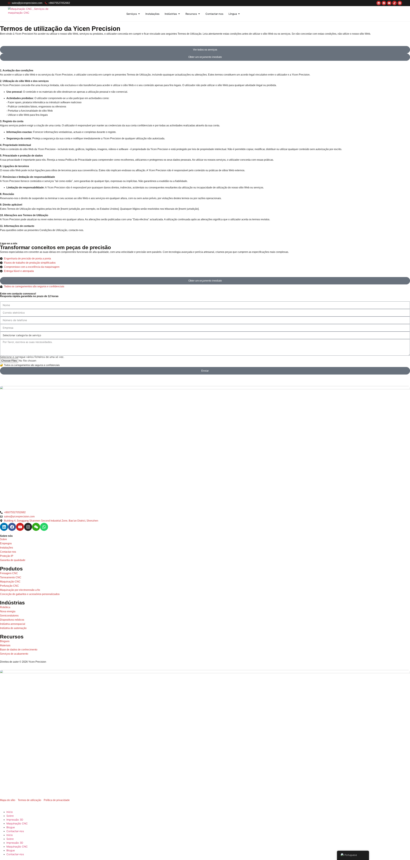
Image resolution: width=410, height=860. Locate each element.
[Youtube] (20, 527)
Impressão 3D (14, 819)
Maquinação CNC (17, 823)
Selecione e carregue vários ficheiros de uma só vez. (32, 357)
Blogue (10, 827)
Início (9, 812)
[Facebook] (12, 527)
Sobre (10, 815)
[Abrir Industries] (179, 14)
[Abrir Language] (239, 14)
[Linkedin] (4, 527)
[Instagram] (28, 527)
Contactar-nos (15, 831)
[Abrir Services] (139, 14)
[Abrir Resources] (199, 14)
